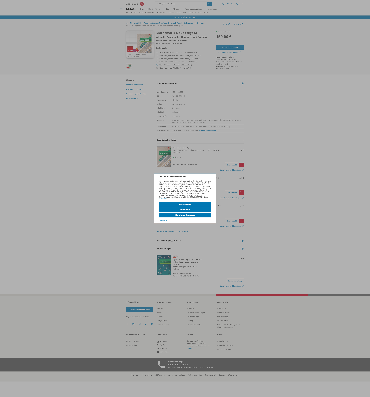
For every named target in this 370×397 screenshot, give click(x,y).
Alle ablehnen (185, 210)
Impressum (163, 220)
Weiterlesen (163, 199)
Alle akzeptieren (185, 204)
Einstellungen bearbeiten (185, 215)
